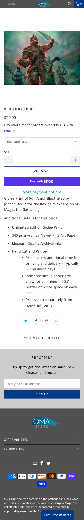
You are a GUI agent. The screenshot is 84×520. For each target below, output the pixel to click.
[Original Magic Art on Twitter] (49, 463)
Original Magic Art (23, 499)
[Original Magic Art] (42, 4)
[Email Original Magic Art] (35, 463)
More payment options (42, 192)
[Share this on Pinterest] (46, 320)
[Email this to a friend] (57, 320)
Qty (6, 151)
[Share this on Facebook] (36, 320)
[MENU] (2, 4)
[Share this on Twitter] (26, 320)
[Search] (69, 4)
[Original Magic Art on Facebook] (42, 463)
